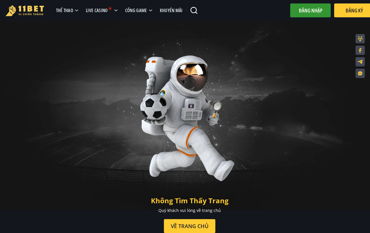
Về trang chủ (189, 226)
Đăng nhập (310, 10)
